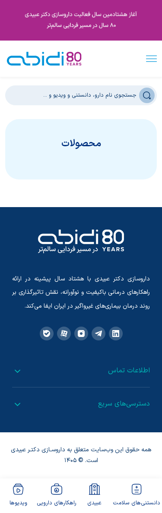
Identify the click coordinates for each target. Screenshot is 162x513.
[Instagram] (81, 333)
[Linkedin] (116, 333)
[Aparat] (64, 333)
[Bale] (47, 333)
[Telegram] (98, 333)
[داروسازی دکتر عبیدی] (44, 58)
